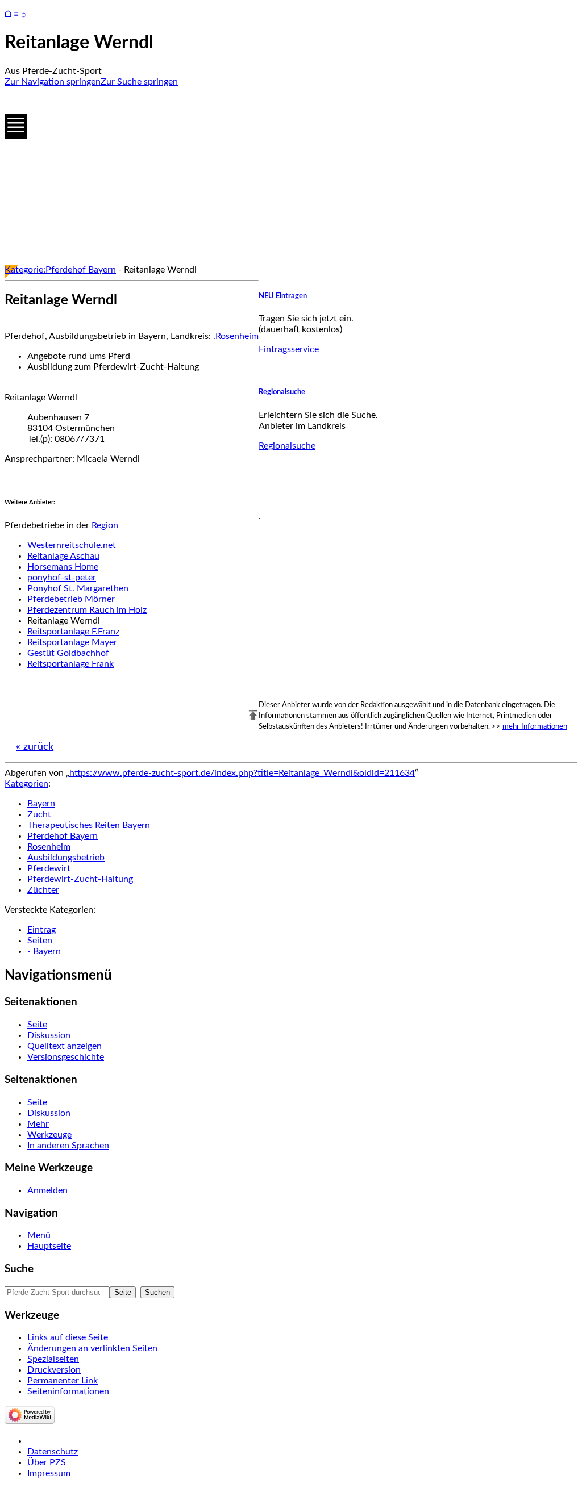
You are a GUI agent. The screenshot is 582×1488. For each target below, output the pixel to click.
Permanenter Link (62, 1380)
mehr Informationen (534, 726)
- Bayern (44, 951)
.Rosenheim (236, 336)
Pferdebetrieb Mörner (71, 599)
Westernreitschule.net (71, 545)
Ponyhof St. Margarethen (77, 588)
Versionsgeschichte (65, 1056)
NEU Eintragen (283, 296)
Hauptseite (49, 1246)
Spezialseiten (53, 1359)
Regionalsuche (282, 392)
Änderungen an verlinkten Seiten (92, 1348)
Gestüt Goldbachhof (68, 653)
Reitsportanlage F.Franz (73, 631)
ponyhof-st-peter (61, 577)
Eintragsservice (289, 349)
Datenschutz (52, 1451)
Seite (37, 1024)
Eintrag (41, 929)
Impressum (48, 1473)
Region (105, 525)
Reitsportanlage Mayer (72, 642)
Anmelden (47, 1190)
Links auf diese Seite (67, 1337)
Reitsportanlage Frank (70, 663)
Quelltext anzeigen (64, 1046)
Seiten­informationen (68, 1391)
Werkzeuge (49, 1134)
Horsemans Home (62, 566)
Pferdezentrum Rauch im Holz (87, 610)
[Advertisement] (291, 176)
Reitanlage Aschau (63, 556)
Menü (39, 1235)
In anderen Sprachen (68, 1145)
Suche (19, 1269)
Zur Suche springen (139, 81)
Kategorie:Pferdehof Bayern (60, 269)
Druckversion (54, 1369)
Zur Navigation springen (53, 81)
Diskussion (48, 1035)
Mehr (38, 1123)
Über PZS (46, 1462)
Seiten (39, 940)
